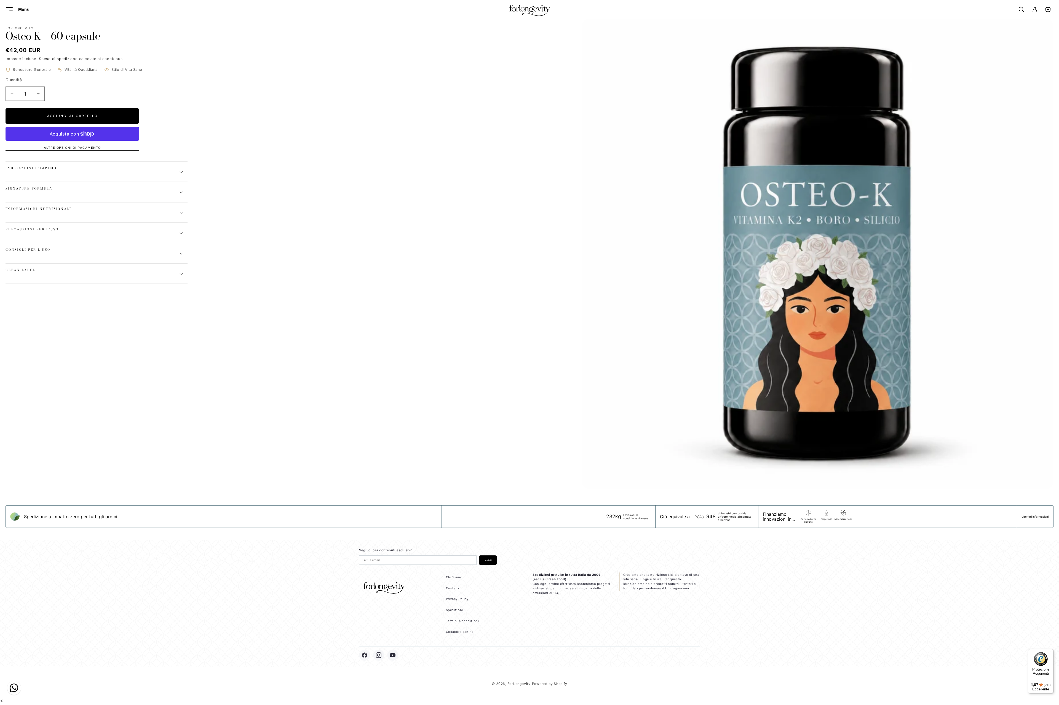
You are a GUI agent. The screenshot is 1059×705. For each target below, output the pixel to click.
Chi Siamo (454, 577)
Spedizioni (454, 610)
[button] (8, 9)
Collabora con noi (460, 632)
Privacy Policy (457, 599)
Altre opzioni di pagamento (72, 148)
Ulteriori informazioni (1035, 516)
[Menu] (1050, 652)
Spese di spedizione (58, 58)
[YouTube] (392, 655)
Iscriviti (488, 560)
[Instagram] (378, 655)
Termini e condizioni (462, 621)
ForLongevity (519, 684)
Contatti (452, 588)
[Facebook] (364, 655)
